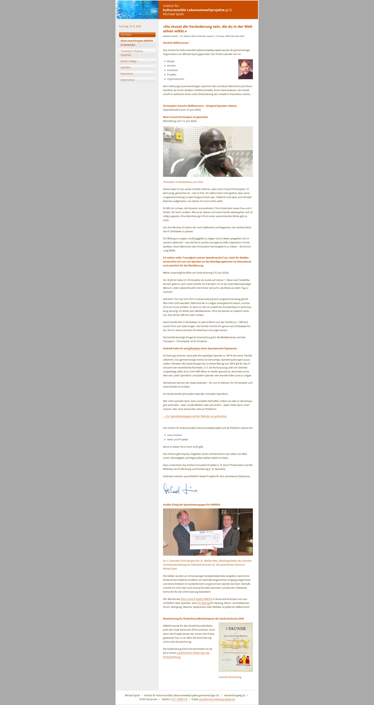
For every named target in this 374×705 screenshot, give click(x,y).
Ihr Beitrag (204, 603)
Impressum (127, 73)
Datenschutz (128, 79)
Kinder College (129, 61)
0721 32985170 (179, 699)
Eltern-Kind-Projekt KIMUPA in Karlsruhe (137, 42)
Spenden (125, 67)
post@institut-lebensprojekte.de (217, 699)
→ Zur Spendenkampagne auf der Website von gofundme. (195, 416)
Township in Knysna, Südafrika (132, 53)
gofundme (194, 348)
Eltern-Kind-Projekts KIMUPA (196, 599)
